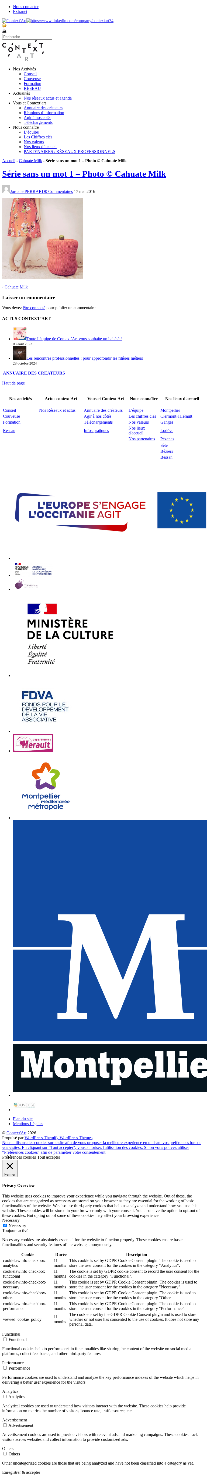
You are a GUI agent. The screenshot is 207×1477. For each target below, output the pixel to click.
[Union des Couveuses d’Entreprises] (24, 1109)
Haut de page (13, 383)
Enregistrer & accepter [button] (21, 1472)
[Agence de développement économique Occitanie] (45, 731)
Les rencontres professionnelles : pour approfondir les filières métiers (84, 358)
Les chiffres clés (142, 416)
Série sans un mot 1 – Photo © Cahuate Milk (84, 174)
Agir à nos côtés (37, 117)
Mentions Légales (28, 1123)
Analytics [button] (10, 1391)
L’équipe (31, 132)
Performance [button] (13, 1362)
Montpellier (170, 410)
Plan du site (23, 1119)
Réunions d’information (44, 112)
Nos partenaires (142, 439)
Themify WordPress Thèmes (68, 1137)
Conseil (30, 74)
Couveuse (32, 78)
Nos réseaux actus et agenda (48, 98)
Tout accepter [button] (48, 1157)
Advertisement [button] (14, 1420)
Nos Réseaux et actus (57, 410)
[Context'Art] (23, 59)
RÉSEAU (32, 88)
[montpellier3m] (46, 817)
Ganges (166, 422)
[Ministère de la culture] (68, 675)
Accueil (8, 160)
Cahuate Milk (30, 160)
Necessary (17, 1225)
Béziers (166, 451)
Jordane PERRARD (27, 191)
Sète (164, 445)
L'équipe (136, 410)
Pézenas (167, 439)
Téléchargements (38, 122)
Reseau (9, 430)
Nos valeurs (34, 141)
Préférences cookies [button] (19, 1157)
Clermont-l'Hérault (176, 416)
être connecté (34, 307)
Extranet (20, 11)
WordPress (34, 1137)
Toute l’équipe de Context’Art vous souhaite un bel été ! (74, 338)
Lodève (166, 430)
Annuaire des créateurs (43, 107)
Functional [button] (11, 1334)
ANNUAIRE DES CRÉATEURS (34, 373)
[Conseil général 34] (33, 750)
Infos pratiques (96, 430)
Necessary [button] (11, 1220)
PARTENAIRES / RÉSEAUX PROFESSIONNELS (69, 151)
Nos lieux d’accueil (40, 146)
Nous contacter (26, 6)
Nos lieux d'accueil (137, 430)
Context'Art (16, 1133)
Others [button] (7, 1448)
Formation (32, 83)
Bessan (166, 457)
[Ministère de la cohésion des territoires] (33, 575)
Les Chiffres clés (38, 137)
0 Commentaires (59, 191)
